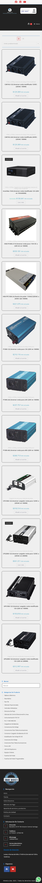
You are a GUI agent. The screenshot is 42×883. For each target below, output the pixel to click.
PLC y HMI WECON (10, 721)
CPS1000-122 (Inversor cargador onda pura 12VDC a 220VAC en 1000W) (21, 502)
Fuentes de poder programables (14, 759)
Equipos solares (9, 752)
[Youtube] (13, 869)
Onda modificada (31, 82)
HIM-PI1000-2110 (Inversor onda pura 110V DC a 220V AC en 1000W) (21, 245)
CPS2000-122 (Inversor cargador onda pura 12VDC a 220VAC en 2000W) (21, 555)
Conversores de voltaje (11, 727)
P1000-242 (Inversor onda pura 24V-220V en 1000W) (21, 400)
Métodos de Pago (9, 805)
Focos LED (7, 746)
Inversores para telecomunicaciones (15, 743)
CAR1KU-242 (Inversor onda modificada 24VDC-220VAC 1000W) (21, 138)
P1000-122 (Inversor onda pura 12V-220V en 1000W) (21, 349)
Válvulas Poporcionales (11, 705)
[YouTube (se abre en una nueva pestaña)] (24, 2)
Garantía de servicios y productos (15, 808)
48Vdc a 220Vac (12, 448)
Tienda (6, 797)
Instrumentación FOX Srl (11, 718)
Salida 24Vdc (22, 294)
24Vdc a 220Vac (10, 134)
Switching (29, 294)
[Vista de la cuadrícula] (18, 38)
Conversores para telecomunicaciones (16, 730)
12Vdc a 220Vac (10, 82)
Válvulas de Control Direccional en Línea (16, 714)
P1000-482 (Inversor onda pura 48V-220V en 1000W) (21, 450)
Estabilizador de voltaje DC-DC (13, 737)
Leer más (21, 202)
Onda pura (31, 241)
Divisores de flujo (9, 711)
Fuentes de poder (14, 294)
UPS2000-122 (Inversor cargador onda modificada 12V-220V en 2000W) (21, 660)
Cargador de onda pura (15, 498)
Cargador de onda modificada (22, 187)
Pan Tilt (6, 702)
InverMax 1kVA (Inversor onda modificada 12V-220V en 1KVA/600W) (21, 192)
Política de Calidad (10, 812)
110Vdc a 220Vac (12, 241)
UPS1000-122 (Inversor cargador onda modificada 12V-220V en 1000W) (21, 607)
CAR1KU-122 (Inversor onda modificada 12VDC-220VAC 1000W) (21, 85)
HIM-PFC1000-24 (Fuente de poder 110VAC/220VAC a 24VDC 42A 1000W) (21, 297)
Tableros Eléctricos (9, 695)
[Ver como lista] (23, 38)
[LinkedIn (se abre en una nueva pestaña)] (20, 2)
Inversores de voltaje (20, 82)
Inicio (5, 793)
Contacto (7, 816)
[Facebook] (7, 869)
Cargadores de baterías (11, 724)
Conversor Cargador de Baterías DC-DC (16, 733)
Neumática (7, 698)
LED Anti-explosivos (10, 749)
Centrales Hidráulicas (10, 708)
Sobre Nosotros (9, 801)
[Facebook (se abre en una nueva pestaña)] (16, 2)
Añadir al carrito (21, 96)
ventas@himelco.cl (15, 845)
